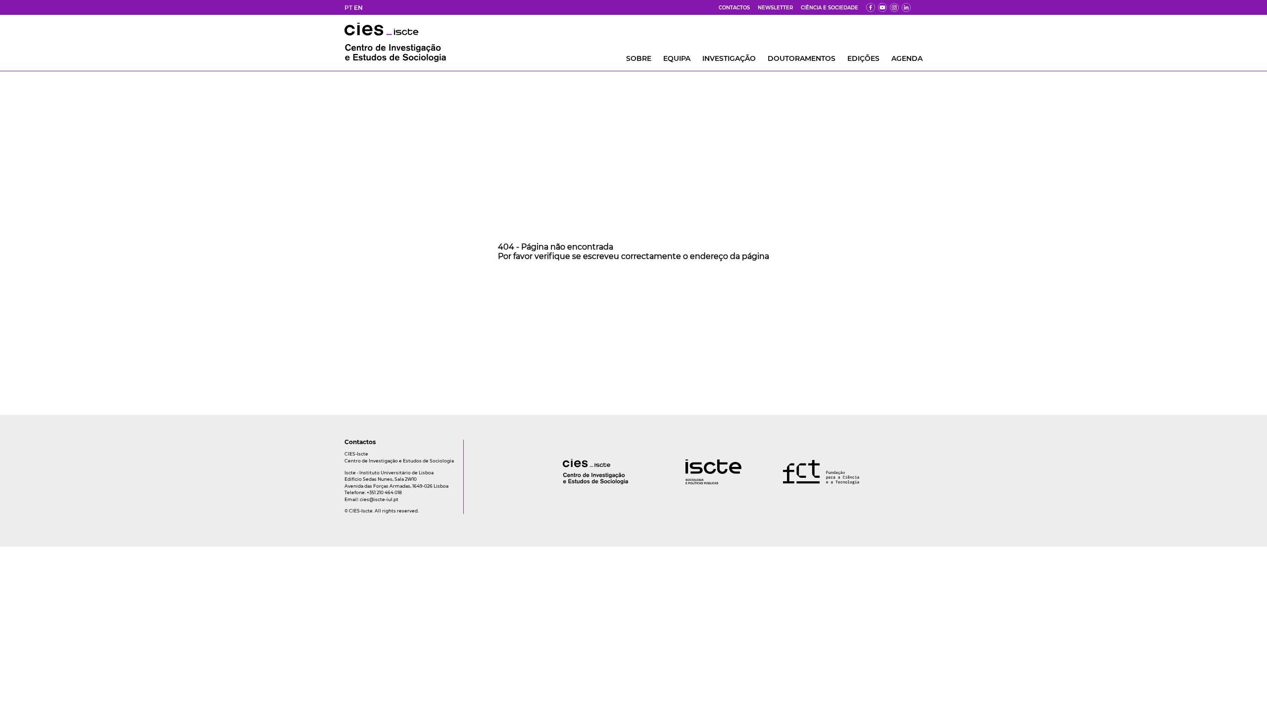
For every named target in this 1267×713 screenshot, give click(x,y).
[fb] (870, 7)
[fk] (894, 7)
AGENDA (907, 58)
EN (358, 7)
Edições (863, 58)
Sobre (638, 58)
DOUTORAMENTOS (801, 58)
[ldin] (906, 7)
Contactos (734, 7)
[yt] (882, 7)
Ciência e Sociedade (829, 7)
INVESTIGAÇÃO (729, 58)
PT (348, 7)
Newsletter (775, 7)
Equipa (676, 58)
